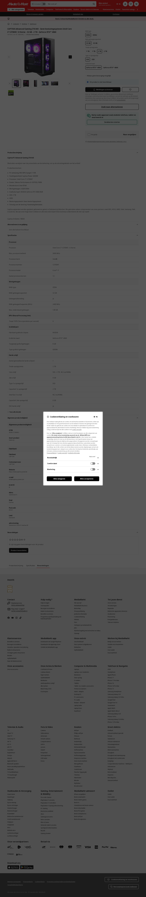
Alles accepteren (86, 479)
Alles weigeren (59, 479)
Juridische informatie (74, 453)
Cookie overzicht (62, 453)
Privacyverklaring (51, 453)
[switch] (92, 463)
